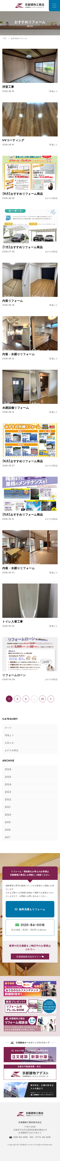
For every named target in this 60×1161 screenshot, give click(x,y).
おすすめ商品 (11, 750)
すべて (8, 727)
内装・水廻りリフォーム (18, 354)
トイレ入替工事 (12, 621)
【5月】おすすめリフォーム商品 (22, 514)
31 (42, 699)
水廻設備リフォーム (15, 407)
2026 (8, 769)
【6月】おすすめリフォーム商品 (22, 461)
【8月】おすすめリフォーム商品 (22, 193)
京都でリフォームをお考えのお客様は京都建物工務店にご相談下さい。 (30, 5)
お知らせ (9, 742)
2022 (8, 799)
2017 (7, 837)
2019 (7, 822)
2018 (7, 829)
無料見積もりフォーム (32, 909)
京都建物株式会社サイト (29, 956)
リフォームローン (14, 675)
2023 (8, 791)
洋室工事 (8, 86)
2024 (8, 784)
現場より (9, 735)
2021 (8, 807)
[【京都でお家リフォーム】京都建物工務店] (30, 1114)
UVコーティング (13, 140)
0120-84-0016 (29, 926)
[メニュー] (54, 5)
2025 (8, 776)
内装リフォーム (12, 300)
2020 (8, 814)
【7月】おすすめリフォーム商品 (22, 247)
